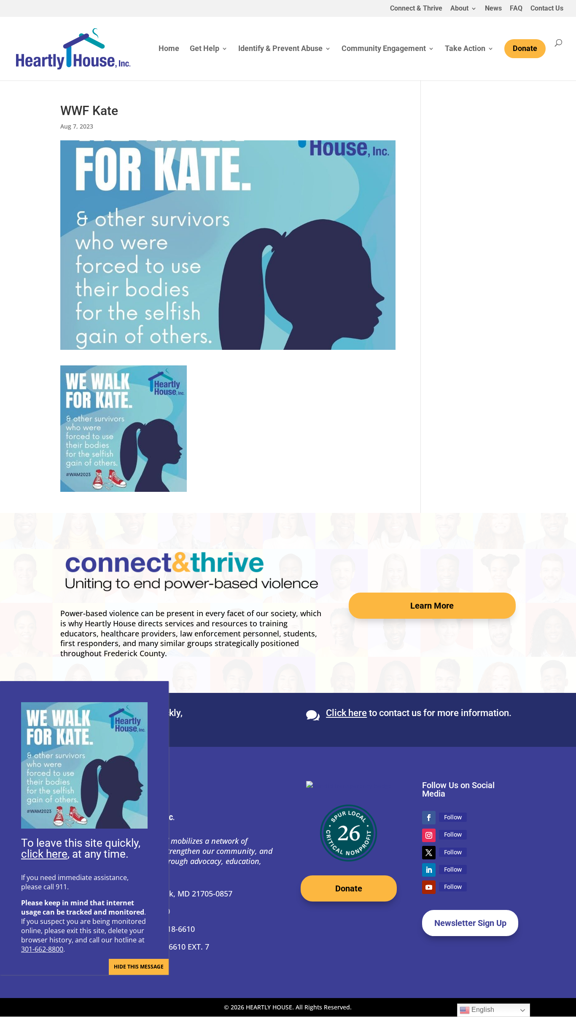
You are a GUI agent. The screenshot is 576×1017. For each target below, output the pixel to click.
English (482, 1009)
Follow (453, 817)
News (493, 8)
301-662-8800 (42, 949)
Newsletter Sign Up (470, 923)
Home (169, 49)
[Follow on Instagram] (429, 835)
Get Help (204, 49)
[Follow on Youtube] (429, 887)
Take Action (465, 49)
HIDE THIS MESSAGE (139, 966)
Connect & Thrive (416, 8)
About (459, 8)
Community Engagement (384, 49)
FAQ (516, 8)
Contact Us (546, 8)
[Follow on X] (429, 852)
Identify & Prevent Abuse (280, 49)
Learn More (432, 606)
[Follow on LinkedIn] (429, 870)
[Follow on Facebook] (429, 817)
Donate (348, 888)
